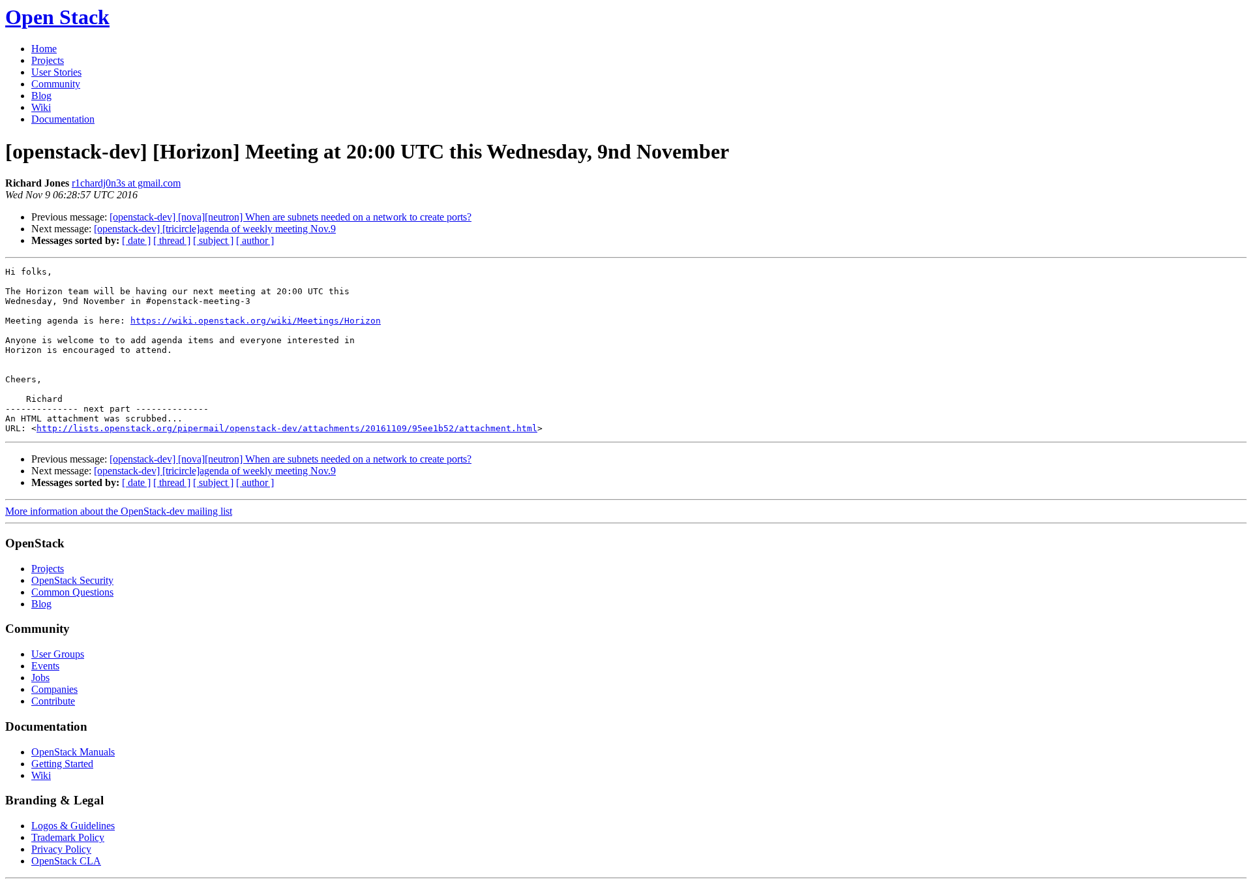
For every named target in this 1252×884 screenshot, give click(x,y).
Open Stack (57, 17)
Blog (41, 95)
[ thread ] (171, 240)
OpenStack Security (72, 580)
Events (45, 665)
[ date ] (136, 240)
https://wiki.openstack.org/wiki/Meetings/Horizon (255, 321)
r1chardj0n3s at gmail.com (126, 183)
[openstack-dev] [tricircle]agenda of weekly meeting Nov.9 (215, 228)
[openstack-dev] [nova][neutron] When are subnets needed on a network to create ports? (290, 216)
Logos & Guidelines (73, 825)
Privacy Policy (61, 849)
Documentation (63, 119)
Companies (54, 689)
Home (44, 48)
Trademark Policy (67, 837)
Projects (47, 60)
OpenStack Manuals (73, 751)
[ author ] (255, 240)
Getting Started (62, 763)
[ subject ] (213, 240)
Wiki (41, 107)
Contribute (53, 701)
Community (55, 83)
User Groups (57, 654)
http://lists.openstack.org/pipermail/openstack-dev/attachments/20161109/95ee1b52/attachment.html (287, 428)
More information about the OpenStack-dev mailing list (118, 511)
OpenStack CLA (66, 860)
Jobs (40, 677)
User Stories (56, 72)
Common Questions (72, 592)
